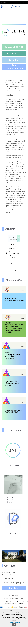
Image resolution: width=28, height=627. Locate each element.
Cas (23, 2)
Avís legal (2, 602)
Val (20, 2)
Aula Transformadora (14, 67)
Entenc (13, 624)
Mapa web (7, 603)
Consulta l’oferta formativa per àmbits (13, 500)
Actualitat (14, 60)
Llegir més (12, 263)
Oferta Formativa (14, 53)
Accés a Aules (12, 534)
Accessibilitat (19, 603)
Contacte (13, 603)
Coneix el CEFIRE (14, 47)
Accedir (4, 2)
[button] (24, 15)
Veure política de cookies (14, 622)
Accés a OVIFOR (13, 466)
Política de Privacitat (11, 602)
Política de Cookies (22, 602)
